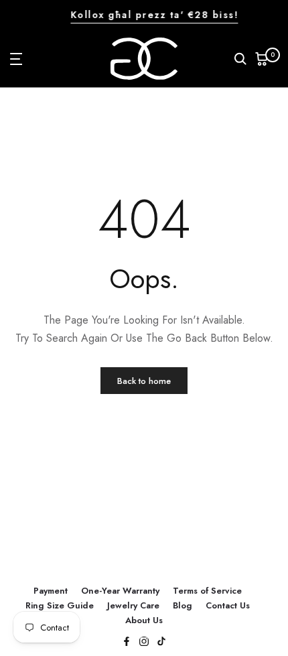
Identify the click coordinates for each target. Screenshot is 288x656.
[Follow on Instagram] (144, 642)
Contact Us (228, 605)
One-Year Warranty (120, 590)
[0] (262, 59)
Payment (50, 590)
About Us (144, 620)
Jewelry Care (133, 605)
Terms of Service (207, 590)
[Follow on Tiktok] (161, 642)
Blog (182, 605)
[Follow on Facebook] (126, 642)
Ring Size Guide (59, 605)
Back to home (144, 381)
